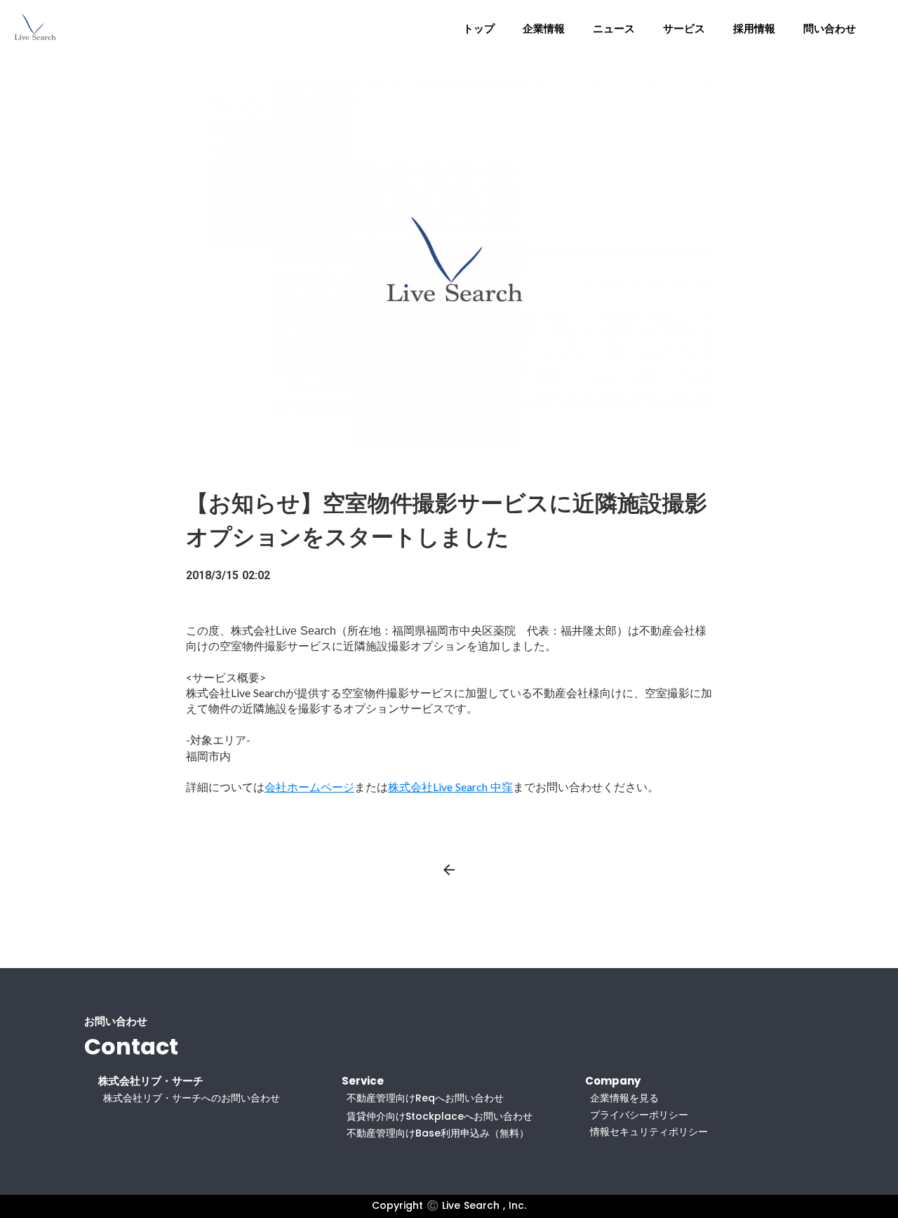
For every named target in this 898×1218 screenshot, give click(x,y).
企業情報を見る (624, 1098)
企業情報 (544, 28)
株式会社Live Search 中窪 (450, 786)
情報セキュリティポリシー (649, 1132)
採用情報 (754, 28)
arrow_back (449, 869)
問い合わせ (829, 28)
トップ (479, 28)
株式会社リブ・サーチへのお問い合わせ (191, 1098)
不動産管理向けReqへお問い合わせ (425, 1098)
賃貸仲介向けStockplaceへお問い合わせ (439, 1116)
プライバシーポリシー (639, 1115)
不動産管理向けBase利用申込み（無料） (438, 1133)
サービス (684, 28)
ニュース (614, 28)
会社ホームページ (309, 786)
